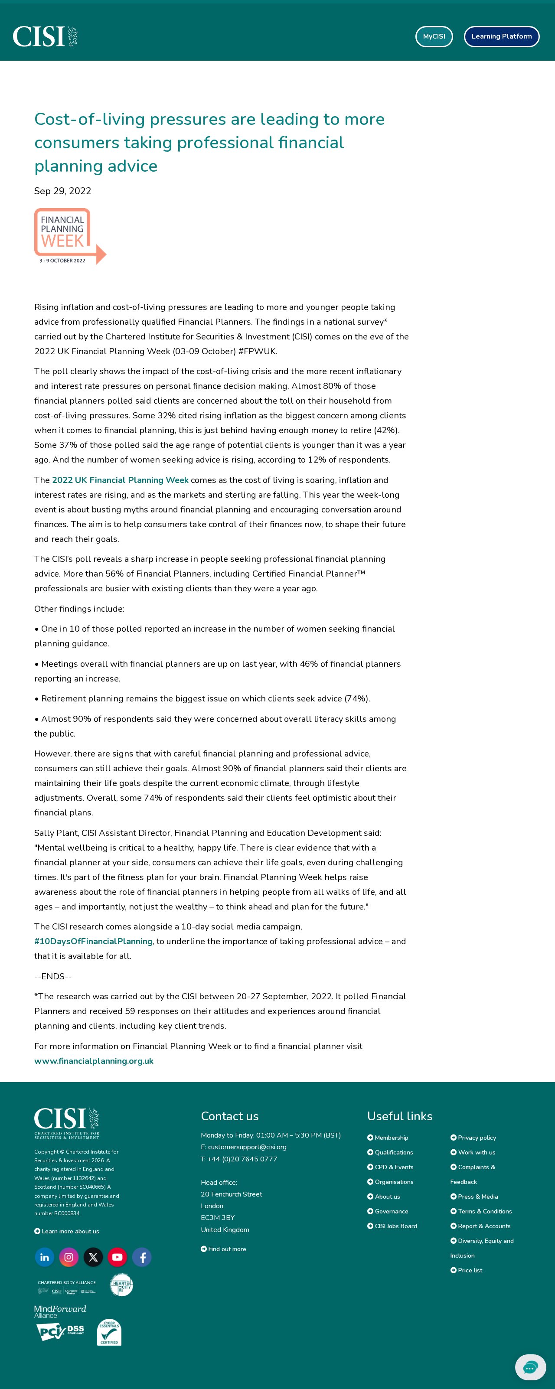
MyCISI (434, 36)
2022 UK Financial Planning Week (120, 480)
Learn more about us (69, 1231)
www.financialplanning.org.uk (93, 1061)
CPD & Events (393, 1167)
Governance (390, 1211)
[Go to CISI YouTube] (119, 1257)
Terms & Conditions (484, 1211)
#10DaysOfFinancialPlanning (93, 941)
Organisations (393, 1182)
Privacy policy (476, 1138)
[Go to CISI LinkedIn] (46, 1257)
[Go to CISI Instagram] (71, 1257)
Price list (469, 1270)
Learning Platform (502, 36)
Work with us (476, 1152)
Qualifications (393, 1152)
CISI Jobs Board (395, 1226)
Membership (390, 1138)
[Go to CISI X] (95, 1257)
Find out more (226, 1249)
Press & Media (477, 1197)
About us (386, 1197)
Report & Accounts (484, 1226)
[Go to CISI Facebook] (143, 1257)
